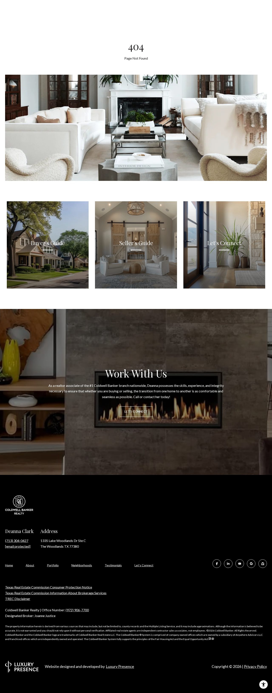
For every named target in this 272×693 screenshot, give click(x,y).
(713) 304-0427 (16, 541)
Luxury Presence (120, 666)
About (30, 565)
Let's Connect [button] (136, 411)
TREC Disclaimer (17, 599)
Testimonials (113, 565)
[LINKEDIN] (228, 563)
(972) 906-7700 (77, 610)
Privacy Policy (255, 666)
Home (9, 565)
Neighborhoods (81, 565)
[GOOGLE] (251, 563)
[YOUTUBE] (239, 563)
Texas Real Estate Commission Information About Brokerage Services (55, 593)
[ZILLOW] (262, 563)
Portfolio (53, 565)
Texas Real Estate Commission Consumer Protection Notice (48, 587)
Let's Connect (144, 565)
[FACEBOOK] (216, 563)
